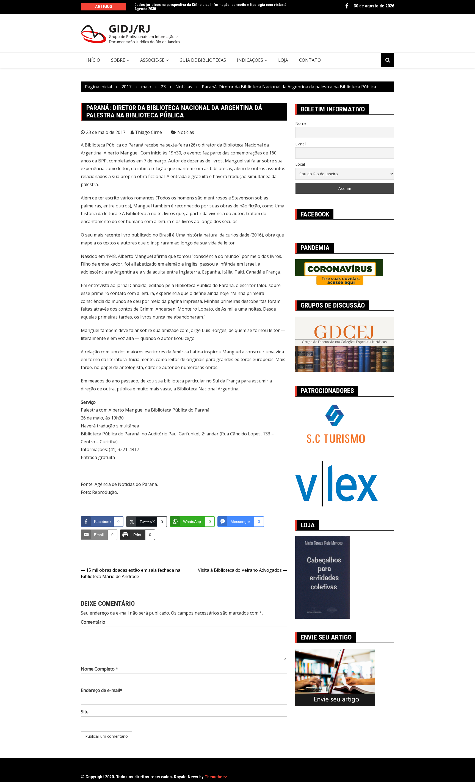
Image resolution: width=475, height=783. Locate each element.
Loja (283, 60)
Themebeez (216, 776)
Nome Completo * (99, 669)
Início (93, 60)
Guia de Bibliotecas (202, 60)
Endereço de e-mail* (101, 690)
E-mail (300, 144)
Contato (310, 60)
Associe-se (152, 60)
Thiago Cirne (148, 132)
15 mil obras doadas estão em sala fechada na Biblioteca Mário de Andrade (130, 573)
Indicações (250, 60)
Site (85, 712)
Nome (300, 123)
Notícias (185, 132)
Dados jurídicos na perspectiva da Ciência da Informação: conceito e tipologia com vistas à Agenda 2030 (210, 6)
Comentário (93, 622)
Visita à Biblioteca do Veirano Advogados (240, 570)
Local (300, 164)
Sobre (118, 60)
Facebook (346, 6)
